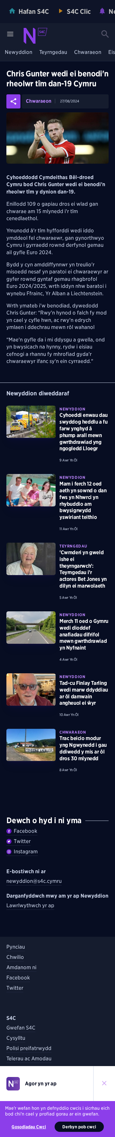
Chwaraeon (87, 52)
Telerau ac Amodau (28, 1058)
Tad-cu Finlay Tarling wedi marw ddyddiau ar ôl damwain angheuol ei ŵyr (83, 693)
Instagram (26, 851)
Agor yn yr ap (41, 1084)
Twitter (22, 841)
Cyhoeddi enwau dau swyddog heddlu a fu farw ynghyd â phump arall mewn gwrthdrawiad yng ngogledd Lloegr (83, 432)
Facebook (25, 831)
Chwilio (15, 957)
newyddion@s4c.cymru (34, 881)
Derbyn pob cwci (79, 1126)
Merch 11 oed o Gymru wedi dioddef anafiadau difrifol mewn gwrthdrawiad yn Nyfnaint (83, 634)
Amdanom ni (21, 967)
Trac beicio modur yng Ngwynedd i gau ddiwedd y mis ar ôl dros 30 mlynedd (83, 748)
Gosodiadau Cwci (29, 1126)
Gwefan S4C (20, 1028)
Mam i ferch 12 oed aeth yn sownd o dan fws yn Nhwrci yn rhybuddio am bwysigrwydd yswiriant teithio (82, 500)
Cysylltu (15, 1038)
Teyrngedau (53, 52)
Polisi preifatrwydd (28, 1048)
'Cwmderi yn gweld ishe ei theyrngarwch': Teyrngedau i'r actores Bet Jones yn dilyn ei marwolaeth (83, 569)
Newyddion (18, 52)
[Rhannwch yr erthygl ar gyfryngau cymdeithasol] (13, 101)
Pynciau (15, 947)
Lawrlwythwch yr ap (30, 905)
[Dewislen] (10, 34)
